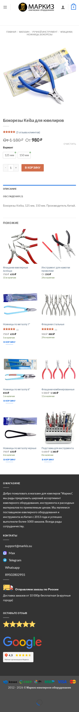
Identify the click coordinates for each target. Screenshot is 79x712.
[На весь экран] (13, 696)
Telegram (15, 560)
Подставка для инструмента (58, 448)
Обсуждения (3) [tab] (13, 196)
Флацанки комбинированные (58, 389)
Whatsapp (12, 567)
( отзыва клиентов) (28, 132)
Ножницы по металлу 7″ (16, 324)
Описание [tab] (9, 188)
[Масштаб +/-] (3, 696)
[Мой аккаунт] (63, 7)
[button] (5, 7)
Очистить (70, 143)
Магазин (24, 31)
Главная (11, 31)
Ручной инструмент (45, 31)
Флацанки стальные (53, 324)
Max (12, 553)
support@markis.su (18, 546)
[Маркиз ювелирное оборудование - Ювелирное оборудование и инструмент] (36, 7)
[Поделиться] (23, 696)
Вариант (8, 147)
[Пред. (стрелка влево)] (3, 708)
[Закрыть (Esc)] (33, 696)
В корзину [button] (9, 342)
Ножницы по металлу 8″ (16, 389)
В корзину (33, 167)
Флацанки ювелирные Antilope (15, 269)
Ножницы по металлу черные (19, 448)
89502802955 (15, 574)
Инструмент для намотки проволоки (56, 269)
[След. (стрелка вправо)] (13, 708)
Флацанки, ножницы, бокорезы (50, 33)
